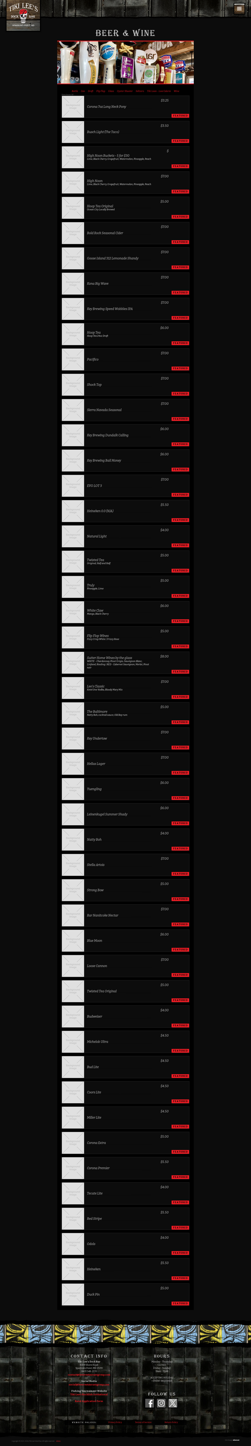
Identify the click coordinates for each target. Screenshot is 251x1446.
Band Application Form (89, 1401)
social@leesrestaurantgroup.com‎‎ (89, 1384)
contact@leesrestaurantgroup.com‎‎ (89, 1374)
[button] (239, 9)
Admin (58, 1441)
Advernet (236, 1440)
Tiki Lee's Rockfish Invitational (89, 1394)
